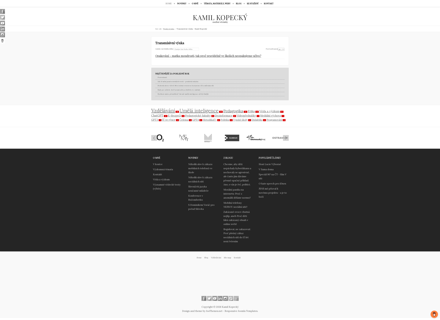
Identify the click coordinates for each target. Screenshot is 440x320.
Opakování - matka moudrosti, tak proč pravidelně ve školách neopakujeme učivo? (208, 56)
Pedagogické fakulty (198, 115)
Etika (251, 111)
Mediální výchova (270, 115)
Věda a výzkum (269, 111)
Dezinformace (224, 115)
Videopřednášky (246, 115)
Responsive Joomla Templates (241, 311)
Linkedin (220, 298)
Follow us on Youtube (214, 298)
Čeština (183, 119)
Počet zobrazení (272, 49)
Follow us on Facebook (203, 298)
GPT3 (154, 119)
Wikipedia (236, 298)
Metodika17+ (210, 119)
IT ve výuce (168, 119)
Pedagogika (233, 111)
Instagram (225, 298)
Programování (274, 119)
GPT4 (195, 119)
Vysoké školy (240, 119)
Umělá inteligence (199, 111)
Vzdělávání (163, 110)
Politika (225, 119)
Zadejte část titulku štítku (164, 49)
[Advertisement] (220, 279)
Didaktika (257, 119)
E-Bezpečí (174, 115)
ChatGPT (157, 115)
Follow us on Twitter (209, 298)
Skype (230, 298)
